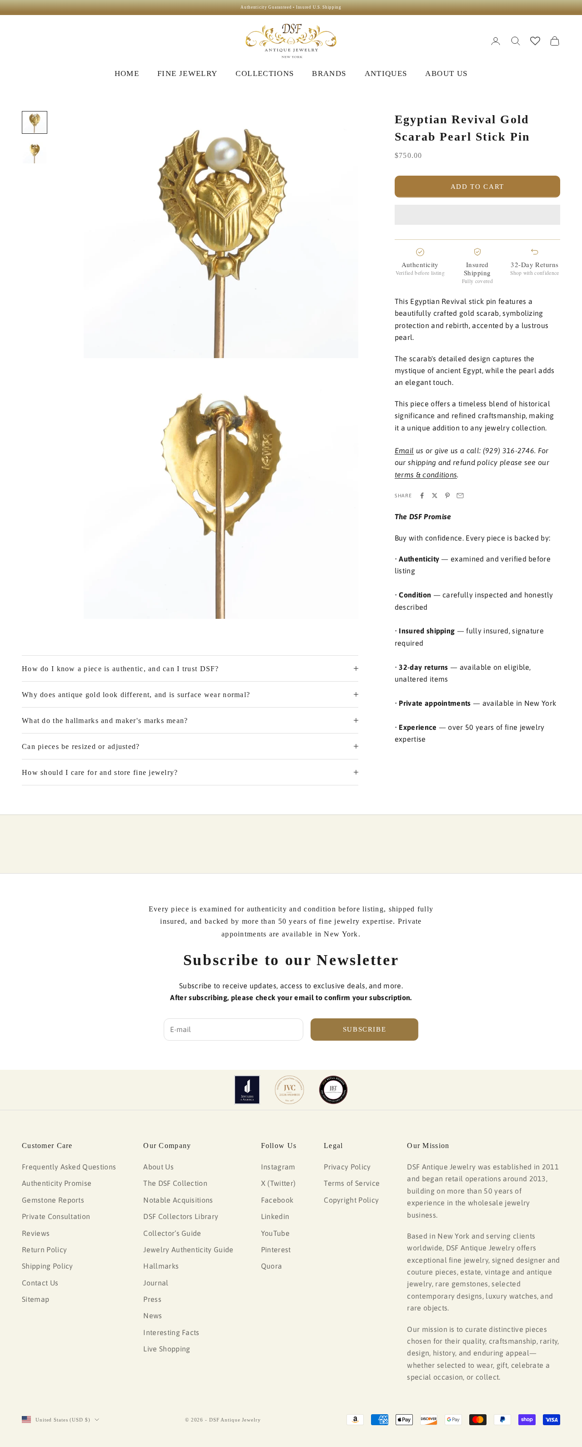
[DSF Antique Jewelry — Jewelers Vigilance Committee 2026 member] (289, 1089)
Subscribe (364, 1029)
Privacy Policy (347, 1167)
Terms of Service (352, 1183)
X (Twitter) (278, 1183)
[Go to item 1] (34, 122)
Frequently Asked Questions (69, 1167)
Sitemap (35, 1299)
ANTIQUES (386, 73)
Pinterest (276, 1249)
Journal (155, 1283)
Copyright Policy (351, 1200)
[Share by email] (460, 495)
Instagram (278, 1167)
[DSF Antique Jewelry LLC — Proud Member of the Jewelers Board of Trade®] (333, 1089)
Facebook (277, 1200)
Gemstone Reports (53, 1200)
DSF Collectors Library (180, 1216)
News (152, 1315)
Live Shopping (166, 1349)
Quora (271, 1266)
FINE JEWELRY (187, 73)
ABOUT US (446, 73)
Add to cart (477, 186)
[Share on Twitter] (434, 495)
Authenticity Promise (56, 1183)
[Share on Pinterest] (447, 495)
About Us (158, 1167)
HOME (127, 73)
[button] (477, 215)
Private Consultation (56, 1216)
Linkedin (275, 1216)
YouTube (275, 1233)
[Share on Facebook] (422, 495)
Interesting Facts (171, 1332)
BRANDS (329, 73)
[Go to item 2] (34, 152)
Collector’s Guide (172, 1233)
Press (152, 1299)
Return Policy (44, 1249)
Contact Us (40, 1283)
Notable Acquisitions (178, 1200)
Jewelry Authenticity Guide (188, 1249)
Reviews (36, 1233)
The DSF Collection (175, 1183)
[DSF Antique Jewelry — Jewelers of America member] (247, 1089)
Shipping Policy (47, 1266)
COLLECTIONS (265, 73)
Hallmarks (161, 1266)
